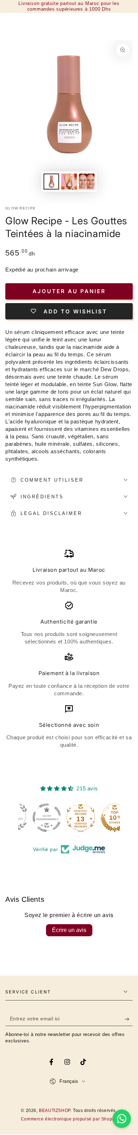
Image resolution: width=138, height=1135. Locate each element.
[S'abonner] (129, 1019)
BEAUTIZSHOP (54, 1110)
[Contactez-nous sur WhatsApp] (122, 1118)
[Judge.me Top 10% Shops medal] (103, 818)
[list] (69, 649)
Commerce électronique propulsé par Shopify (69, 1119)
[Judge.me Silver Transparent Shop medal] (35, 818)
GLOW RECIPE (20, 208)
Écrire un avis (69, 930)
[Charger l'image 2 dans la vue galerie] (69, 182)
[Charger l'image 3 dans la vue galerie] (86, 182)
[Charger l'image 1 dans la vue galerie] (51, 182)
